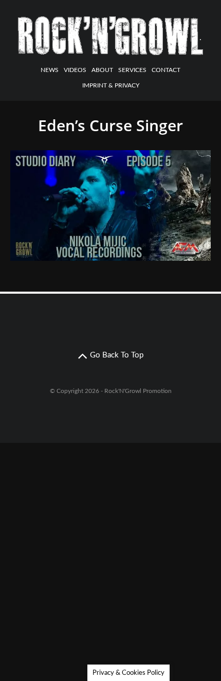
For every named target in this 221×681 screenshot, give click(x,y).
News (50, 70)
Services (132, 70)
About (102, 70)
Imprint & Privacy (110, 85)
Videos (75, 70)
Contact (166, 70)
